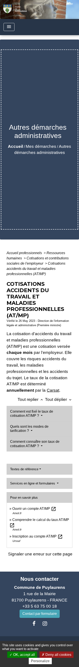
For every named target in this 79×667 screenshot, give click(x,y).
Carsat (53, 390)
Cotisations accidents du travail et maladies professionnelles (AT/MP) (36, 269)
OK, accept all (23, 655)
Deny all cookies (58, 655)
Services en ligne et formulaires (33, 483)
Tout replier (31, 399)
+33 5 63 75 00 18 (39, 606)
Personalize (40, 661)
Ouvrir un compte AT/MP (34, 508)
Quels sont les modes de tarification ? (29, 429)
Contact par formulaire (39, 613)
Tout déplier (58, 399)
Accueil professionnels (25, 253)
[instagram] (45, 623)
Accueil (15, 146)
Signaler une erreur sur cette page (40, 554)
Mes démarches (41, 146)
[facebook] (34, 623)
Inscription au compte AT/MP (37, 536)
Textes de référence (24, 469)
